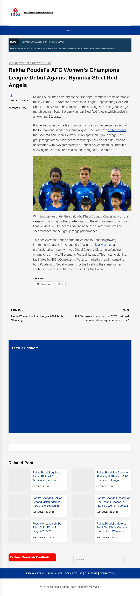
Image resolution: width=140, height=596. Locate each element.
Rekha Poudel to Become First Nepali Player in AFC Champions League (112, 476)
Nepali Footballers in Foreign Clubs (30, 63)
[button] (130, 31)
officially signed (102, 244)
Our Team (91, 573)
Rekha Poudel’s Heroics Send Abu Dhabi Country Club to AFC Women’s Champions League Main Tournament (111, 531)
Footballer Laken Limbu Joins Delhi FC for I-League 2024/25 (46, 527)
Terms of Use (73, 573)
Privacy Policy (36, 573)
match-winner (117, 130)
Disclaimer (55, 573)
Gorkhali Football (19, 100)
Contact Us (107, 573)
